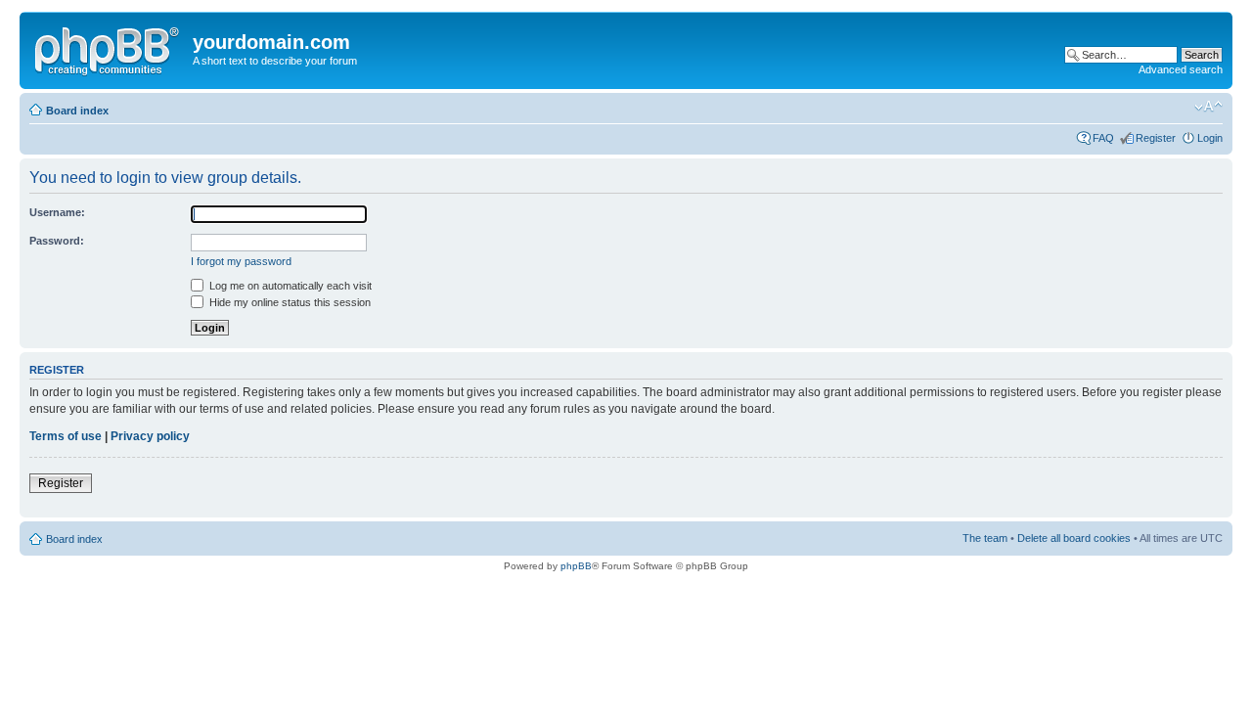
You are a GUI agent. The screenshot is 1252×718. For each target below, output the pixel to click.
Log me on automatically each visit (289, 286)
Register (1156, 138)
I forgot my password (241, 261)
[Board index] (108, 48)
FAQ (1103, 138)
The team (984, 538)
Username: (57, 212)
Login (1210, 138)
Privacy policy (150, 436)
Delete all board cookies (1074, 538)
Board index (77, 110)
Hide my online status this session (288, 302)
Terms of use (65, 436)
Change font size (1208, 106)
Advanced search (1181, 69)
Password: (56, 241)
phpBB (576, 566)
